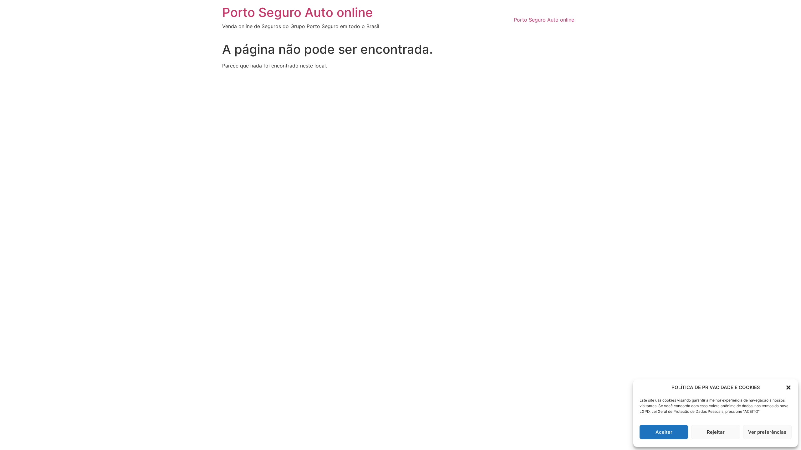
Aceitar (664, 432)
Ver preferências (767, 432)
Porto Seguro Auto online (297, 12)
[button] (788, 387)
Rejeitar (716, 432)
